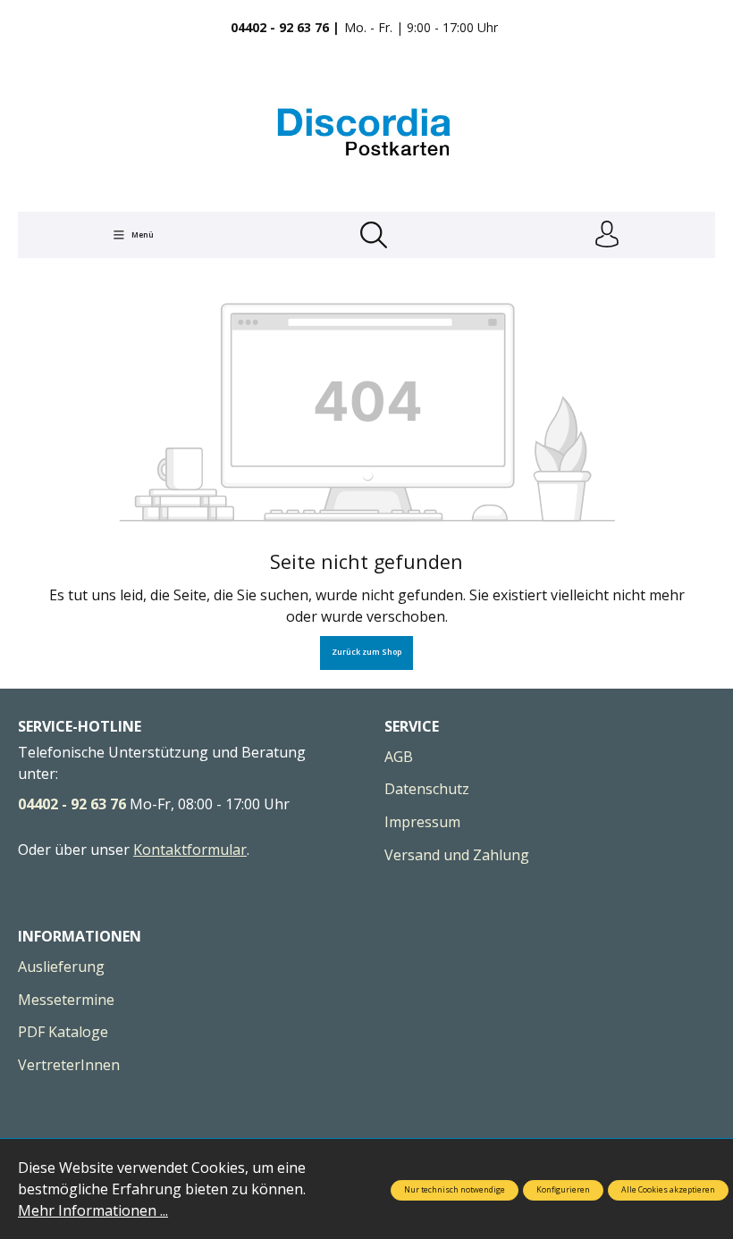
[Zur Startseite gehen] (366, 132)
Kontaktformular (190, 849)
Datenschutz (426, 789)
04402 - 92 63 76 (72, 804)
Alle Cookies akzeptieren (668, 1190)
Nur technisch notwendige (454, 1190)
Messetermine (66, 999)
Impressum (422, 822)
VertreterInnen (69, 1065)
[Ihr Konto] (607, 235)
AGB (398, 756)
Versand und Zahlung (456, 855)
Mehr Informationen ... (93, 1210)
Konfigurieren (563, 1190)
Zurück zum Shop (366, 652)
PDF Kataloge (63, 1032)
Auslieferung (61, 966)
